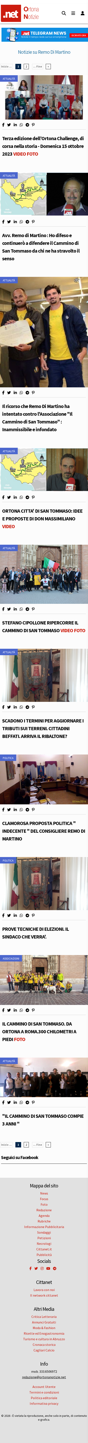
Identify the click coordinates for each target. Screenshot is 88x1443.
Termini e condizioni (44, 1392)
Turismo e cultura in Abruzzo (44, 1339)
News (44, 1193)
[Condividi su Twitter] (9, 125)
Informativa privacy (44, 1403)
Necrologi (44, 1243)
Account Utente (44, 1387)
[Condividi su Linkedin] (15, 125)
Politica (8, 758)
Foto (44, 1204)
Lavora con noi (44, 1290)
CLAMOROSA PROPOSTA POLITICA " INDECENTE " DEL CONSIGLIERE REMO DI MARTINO (43, 831)
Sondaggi (44, 1232)
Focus (44, 1199)
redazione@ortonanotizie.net (44, 1377)
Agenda (44, 1215)
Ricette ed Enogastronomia (44, 1333)
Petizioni (44, 1238)
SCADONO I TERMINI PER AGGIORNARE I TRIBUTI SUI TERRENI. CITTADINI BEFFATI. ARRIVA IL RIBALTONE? (43, 728)
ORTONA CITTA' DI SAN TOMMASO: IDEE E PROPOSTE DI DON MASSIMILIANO (42, 519)
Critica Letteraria (44, 1316)
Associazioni (11, 958)
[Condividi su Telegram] (27, 125)
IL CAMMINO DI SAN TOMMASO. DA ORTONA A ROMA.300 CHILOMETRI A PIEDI (39, 1031)
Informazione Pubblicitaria (44, 1227)
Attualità (9, 78)
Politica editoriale (44, 1398)
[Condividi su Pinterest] (33, 125)
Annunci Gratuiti (44, 1322)
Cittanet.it (44, 1249)
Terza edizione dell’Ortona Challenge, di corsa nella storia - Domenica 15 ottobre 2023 (43, 146)
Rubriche (44, 1221)
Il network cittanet (44, 1295)
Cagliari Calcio (44, 1350)
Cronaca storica (44, 1344)
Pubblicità (44, 1255)
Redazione (44, 1210)
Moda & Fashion (44, 1328)
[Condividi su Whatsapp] (21, 125)
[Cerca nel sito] (64, 13)
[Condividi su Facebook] (3, 125)
